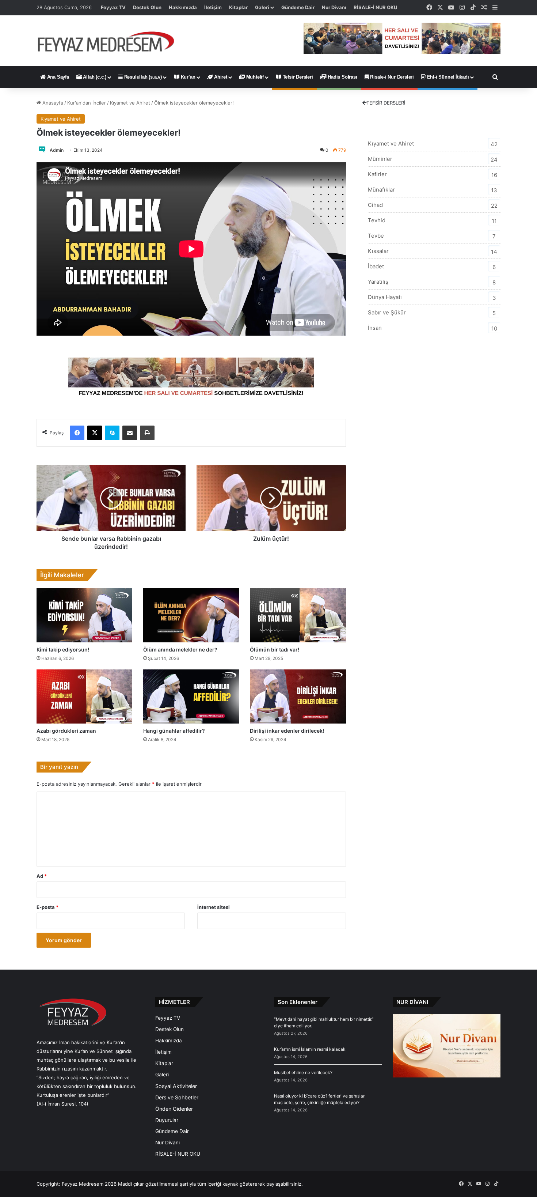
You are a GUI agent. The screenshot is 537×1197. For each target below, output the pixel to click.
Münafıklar (381, 189)
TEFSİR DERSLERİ (385, 103)
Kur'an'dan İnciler (86, 103)
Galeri (262, 7)
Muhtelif (254, 77)
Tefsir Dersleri (297, 77)
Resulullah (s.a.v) (142, 77)
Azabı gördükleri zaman (66, 731)
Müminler (380, 158)
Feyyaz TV (113, 7)
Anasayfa (52, 103)
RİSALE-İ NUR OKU (375, 7)
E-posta (47, 907)
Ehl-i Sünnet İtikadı (447, 77)
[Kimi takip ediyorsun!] (84, 615)
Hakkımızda (183, 7)
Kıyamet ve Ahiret (130, 103)
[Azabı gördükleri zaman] (84, 696)
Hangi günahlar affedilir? (174, 731)
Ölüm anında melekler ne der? (180, 649)
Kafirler (377, 174)
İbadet (376, 266)
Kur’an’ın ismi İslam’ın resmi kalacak (310, 1049)
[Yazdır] (147, 433)
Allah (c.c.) (94, 77)
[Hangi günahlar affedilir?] (191, 696)
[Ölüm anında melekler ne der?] (191, 615)
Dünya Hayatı (385, 297)
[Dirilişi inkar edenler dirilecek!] (298, 696)
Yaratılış (378, 281)
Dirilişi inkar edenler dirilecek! (287, 731)
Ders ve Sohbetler (176, 1097)
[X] (94, 433)
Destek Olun (147, 7)
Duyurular (166, 1120)
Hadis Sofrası (341, 77)
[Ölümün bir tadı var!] (298, 615)
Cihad (375, 204)
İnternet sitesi (213, 907)
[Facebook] (77, 433)
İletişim (213, 7)
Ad (42, 876)
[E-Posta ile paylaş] (129, 433)
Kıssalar (378, 251)
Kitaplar (238, 7)
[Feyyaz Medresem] (110, 41)
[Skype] (112, 433)
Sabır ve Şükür (387, 312)
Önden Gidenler (174, 1109)
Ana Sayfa (57, 77)
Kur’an (187, 77)
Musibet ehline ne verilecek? (303, 1072)
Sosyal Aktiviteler (176, 1086)
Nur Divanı (334, 7)
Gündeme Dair (298, 7)
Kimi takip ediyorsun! (63, 649)
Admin (57, 150)
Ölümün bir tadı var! (274, 649)
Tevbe (376, 235)
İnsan (375, 327)
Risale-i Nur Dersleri (391, 77)
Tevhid (376, 220)
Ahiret (220, 77)
